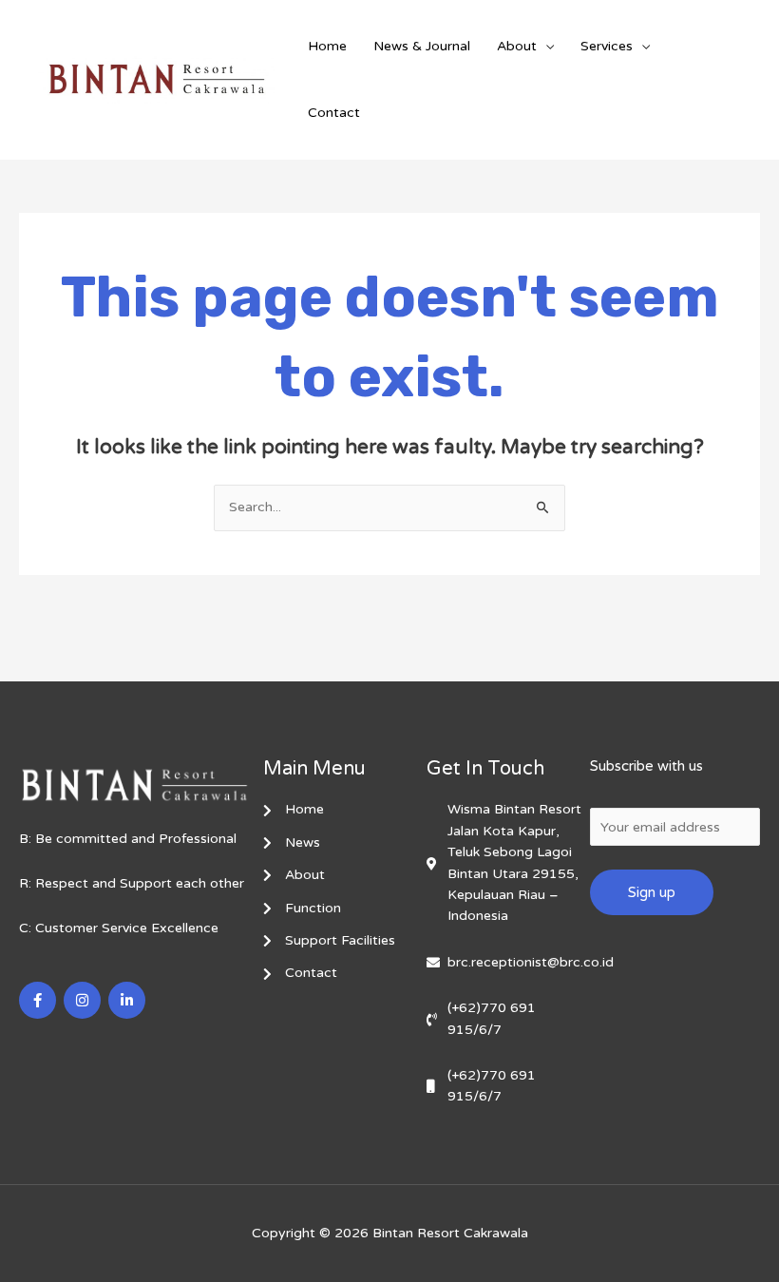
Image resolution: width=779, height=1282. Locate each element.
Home (327, 46)
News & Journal (421, 46)
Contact (334, 113)
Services (606, 46)
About (517, 46)
